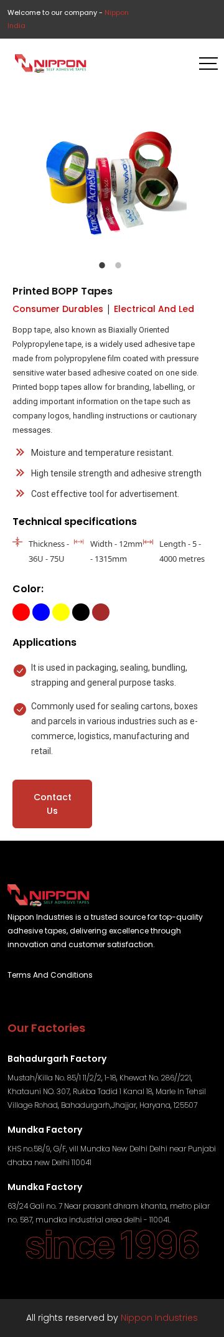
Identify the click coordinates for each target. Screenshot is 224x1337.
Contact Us (53, 804)
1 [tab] (102, 265)
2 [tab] (118, 265)
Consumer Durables (57, 309)
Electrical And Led (154, 309)
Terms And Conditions (50, 975)
